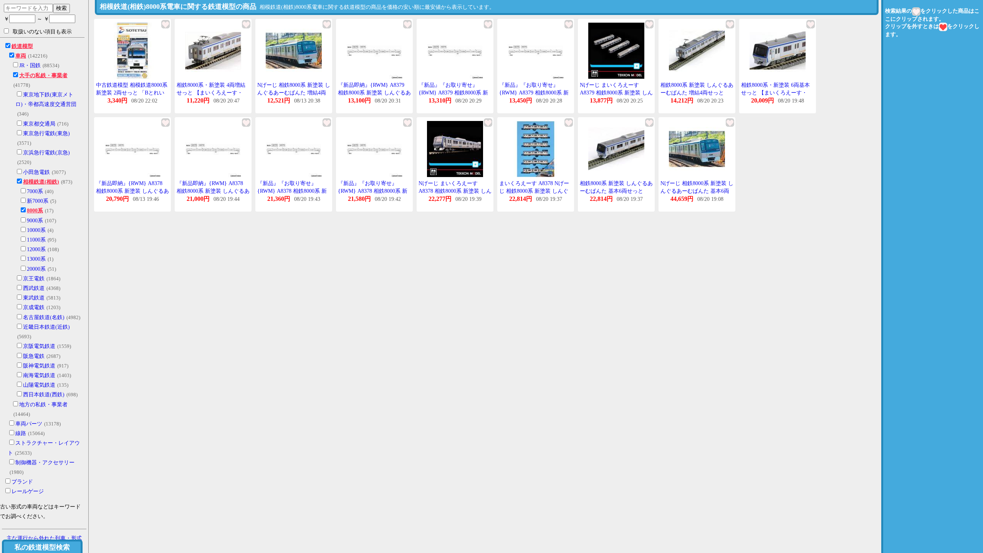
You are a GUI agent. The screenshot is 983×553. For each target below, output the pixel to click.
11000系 (36, 240)
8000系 (35, 211)
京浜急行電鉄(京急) (46, 153)
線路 (20, 433)
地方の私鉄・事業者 (43, 404)
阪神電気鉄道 (39, 366)
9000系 (35, 221)
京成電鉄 (34, 307)
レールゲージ (28, 491)
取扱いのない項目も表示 (42, 32)
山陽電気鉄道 (39, 385)
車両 (20, 56)
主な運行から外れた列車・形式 (44, 538)
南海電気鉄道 (39, 375)
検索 (61, 8)
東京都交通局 (39, 124)
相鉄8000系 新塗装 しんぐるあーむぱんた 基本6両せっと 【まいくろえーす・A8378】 (616, 190)
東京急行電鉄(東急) (46, 133)
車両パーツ (28, 424)
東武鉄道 (34, 298)
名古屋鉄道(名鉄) (44, 317)
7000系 (35, 191)
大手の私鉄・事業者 (43, 75)
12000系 (36, 249)
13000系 (36, 259)
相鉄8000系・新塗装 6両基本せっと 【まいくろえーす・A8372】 (775, 92)
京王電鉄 (34, 278)
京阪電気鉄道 (39, 346)
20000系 (36, 269)
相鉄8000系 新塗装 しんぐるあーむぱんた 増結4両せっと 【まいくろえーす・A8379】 (696, 92)
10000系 (36, 230)
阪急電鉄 (34, 356)
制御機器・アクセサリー (44, 462)
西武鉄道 (34, 288)
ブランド (22, 482)
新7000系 (37, 201)
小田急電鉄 (36, 172)
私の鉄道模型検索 (42, 547)
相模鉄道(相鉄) (41, 182)
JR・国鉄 (30, 65)
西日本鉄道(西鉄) (44, 394)
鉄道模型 (22, 46)
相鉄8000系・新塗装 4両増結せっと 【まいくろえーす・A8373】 (211, 92)
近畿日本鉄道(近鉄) (46, 327)
